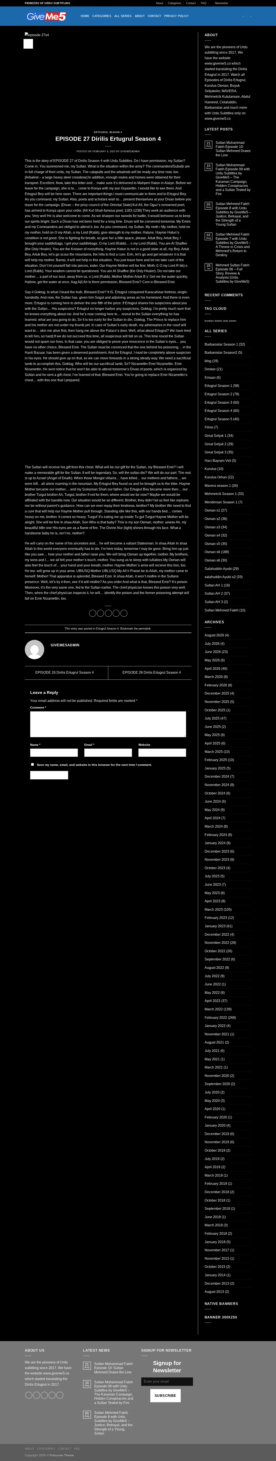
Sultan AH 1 (214, 585)
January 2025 (215, 768)
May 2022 (212, 992)
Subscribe (165, 1395)
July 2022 (212, 976)
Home (85, 16)
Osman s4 (212, 535)
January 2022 (215, 1026)
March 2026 (214, 677)
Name (35, 744)
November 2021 (217, 1034)
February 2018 (216, 1233)
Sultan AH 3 (214, 602)
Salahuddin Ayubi (218, 569)
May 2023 (212, 893)
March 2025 (214, 752)
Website (144, 744)
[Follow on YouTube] (249, 3)
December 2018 (217, 1192)
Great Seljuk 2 (215, 444)
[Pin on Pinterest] (116, 613)
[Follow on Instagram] (236, 3)
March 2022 (214, 1009)
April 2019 (212, 1167)
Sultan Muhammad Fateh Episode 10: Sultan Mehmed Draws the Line (233, 149)
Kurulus (210, 469)
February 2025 (216, 760)
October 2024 (215, 793)
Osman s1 (212, 510)
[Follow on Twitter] (241, 3)
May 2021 (212, 1059)
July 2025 (212, 718)
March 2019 (214, 1175)
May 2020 (212, 1101)
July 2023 (212, 876)
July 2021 (212, 1051)
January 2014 (215, 1275)
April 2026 (212, 668)
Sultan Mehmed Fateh (221, 610)
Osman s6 (212, 552)
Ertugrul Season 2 (218, 394)
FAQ (203, 3)
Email (89, 744)
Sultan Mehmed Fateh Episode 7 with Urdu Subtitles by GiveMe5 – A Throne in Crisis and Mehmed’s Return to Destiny (233, 245)
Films (209, 427)
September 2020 (217, 1084)
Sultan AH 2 (214, 593)
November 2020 (217, 1076)
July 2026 (212, 643)
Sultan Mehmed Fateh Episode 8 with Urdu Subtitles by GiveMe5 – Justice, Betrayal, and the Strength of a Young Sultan (233, 214)
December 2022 (217, 934)
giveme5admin (130, 151)
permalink (145, 628)
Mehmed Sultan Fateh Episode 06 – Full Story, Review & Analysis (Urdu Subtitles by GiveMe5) (232, 273)
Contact (191, 3)
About (159, 3)
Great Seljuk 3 (215, 452)
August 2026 (214, 635)
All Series (123, 16)
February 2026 (216, 685)
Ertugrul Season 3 (218, 402)
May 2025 (212, 735)
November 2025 (217, 702)
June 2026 (213, 652)
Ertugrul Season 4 (108, 132)
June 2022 (213, 984)
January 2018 (215, 1242)
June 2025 (213, 727)
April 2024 (212, 818)
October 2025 (215, 710)
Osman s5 (212, 544)
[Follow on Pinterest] (59, 1395)
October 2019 (215, 1150)
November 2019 (217, 1142)
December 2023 (217, 851)
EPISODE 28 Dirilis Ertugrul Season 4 (152, 672)
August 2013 (214, 1291)
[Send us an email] (245, 3)
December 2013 (217, 1283)
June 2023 (213, 884)
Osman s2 (212, 519)
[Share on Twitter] (100, 613)
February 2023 (216, 918)
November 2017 (217, 1250)
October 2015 (215, 1267)
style (225, 320)
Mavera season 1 (218, 485)
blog (208, 361)
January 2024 (215, 843)
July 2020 (212, 1092)
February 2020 (216, 1117)
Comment (38, 707)
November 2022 (217, 943)
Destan (210, 369)
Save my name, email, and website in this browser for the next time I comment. (94, 764)
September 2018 (217, 1208)
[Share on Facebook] (92, 613)
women (232, 320)
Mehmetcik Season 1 (221, 494)
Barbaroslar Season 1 (221, 344)
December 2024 (217, 776)
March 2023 (214, 909)
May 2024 (212, 810)
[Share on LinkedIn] (123, 613)
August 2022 (214, 967)
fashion (218, 320)
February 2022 (216, 1017)
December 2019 (217, 1134)
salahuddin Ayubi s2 (220, 577)
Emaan (210, 377)
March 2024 (214, 826)
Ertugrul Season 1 (218, 386)
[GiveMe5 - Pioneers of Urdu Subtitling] (46, 16)
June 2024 (213, 801)
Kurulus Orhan (216, 477)
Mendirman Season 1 (221, 502)
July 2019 (212, 1159)
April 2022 (212, 1001)
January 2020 (215, 1125)
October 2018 (215, 1200)
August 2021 (214, 1042)
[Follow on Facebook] (232, 3)
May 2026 (212, 660)
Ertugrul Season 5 (218, 419)
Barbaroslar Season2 (221, 352)
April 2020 (212, 1109)
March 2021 (214, 1067)
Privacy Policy (176, 16)
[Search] (76, 16)
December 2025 (217, 693)
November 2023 (217, 859)
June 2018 (213, 1217)
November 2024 (217, 785)
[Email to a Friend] (108, 613)
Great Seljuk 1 (215, 435)
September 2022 (217, 959)
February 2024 (216, 835)
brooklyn (209, 320)
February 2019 (216, 1183)
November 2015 (217, 1258)
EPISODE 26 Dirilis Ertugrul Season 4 (64, 672)
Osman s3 (212, 527)
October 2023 (215, 868)
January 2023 (215, 926)
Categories (174, 3)
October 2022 (215, 951)
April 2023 (212, 901)
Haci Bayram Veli (218, 460)
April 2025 (212, 743)
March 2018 (214, 1225)
